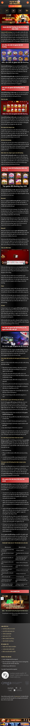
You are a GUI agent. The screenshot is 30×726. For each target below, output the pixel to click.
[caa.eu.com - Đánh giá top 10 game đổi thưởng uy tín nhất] (15, 2)
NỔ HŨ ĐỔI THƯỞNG (8, 641)
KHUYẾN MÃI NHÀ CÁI (8, 631)
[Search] (28, 2)
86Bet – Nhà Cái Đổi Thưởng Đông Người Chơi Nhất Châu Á (15, 610)
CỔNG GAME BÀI (7, 633)
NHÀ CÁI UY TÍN (7, 636)
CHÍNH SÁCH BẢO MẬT (9, 649)
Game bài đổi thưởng (6, 32)
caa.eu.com (17, 696)
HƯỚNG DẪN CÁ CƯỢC (9, 628)
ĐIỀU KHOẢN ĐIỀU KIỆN (9, 651)
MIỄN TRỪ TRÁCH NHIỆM (9, 646)
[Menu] (2, 2)
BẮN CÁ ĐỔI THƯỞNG (8, 638)
